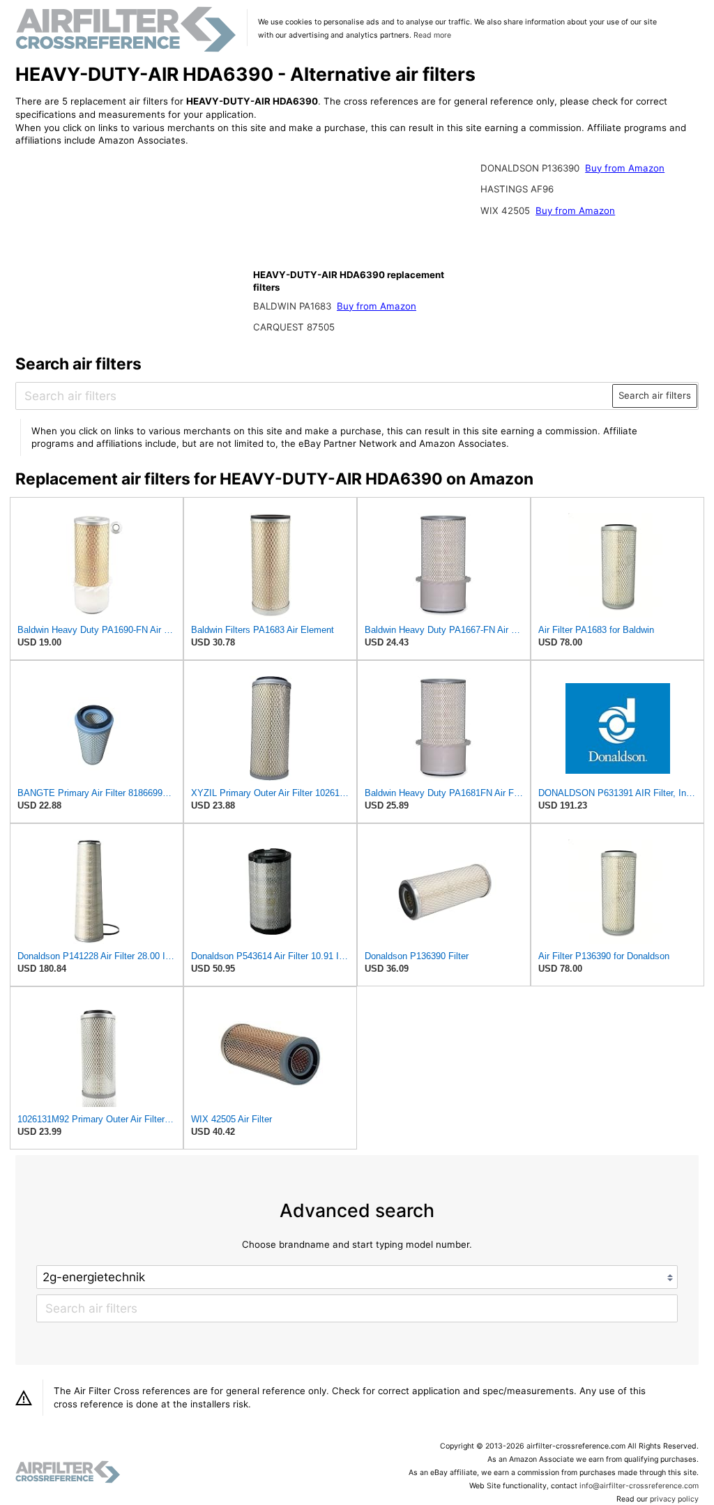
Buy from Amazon (376, 306)
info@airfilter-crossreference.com (639, 1485)
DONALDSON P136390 (531, 168)
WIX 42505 (506, 210)
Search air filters (654, 395)
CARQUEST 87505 (294, 327)
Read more (432, 35)
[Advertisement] (130, 249)
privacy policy (674, 1499)
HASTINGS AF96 (517, 188)
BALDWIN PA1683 (293, 306)
